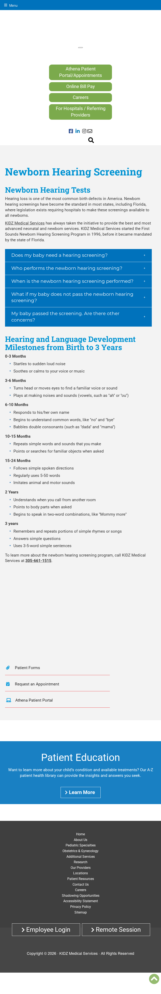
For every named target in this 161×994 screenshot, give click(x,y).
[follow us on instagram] (84, 131)
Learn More (82, 792)
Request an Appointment (36, 684)
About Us (80, 840)
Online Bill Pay (80, 86)
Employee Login (47, 929)
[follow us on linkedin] (78, 131)
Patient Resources (80, 879)
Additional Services (80, 857)
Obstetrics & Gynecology (80, 851)
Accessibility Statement (80, 901)
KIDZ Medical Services (25, 223)
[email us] (89, 131)
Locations (80, 873)
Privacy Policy (80, 907)
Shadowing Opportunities (80, 896)
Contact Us (81, 884)
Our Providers (81, 868)
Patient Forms (27, 667)
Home (80, 834)
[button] (78, 255)
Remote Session (117, 929)
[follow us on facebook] (72, 131)
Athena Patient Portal (34, 700)
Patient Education (80, 757)
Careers (80, 97)
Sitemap (80, 912)
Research (80, 862)
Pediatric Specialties (81, 845)
